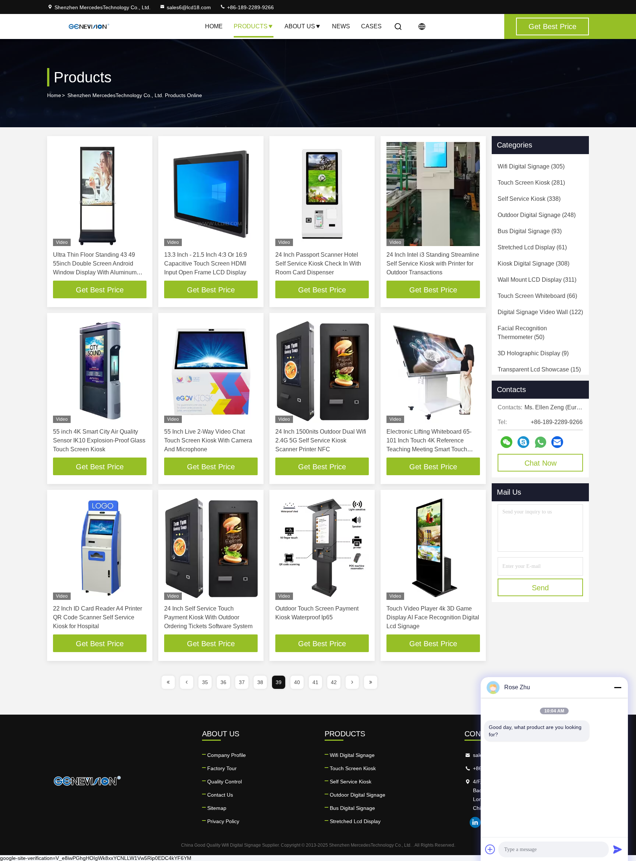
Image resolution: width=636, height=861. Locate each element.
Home (214, 26)
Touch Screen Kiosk (353, 768)
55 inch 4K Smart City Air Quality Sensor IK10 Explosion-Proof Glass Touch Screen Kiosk (99, 440)
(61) (532, 247)
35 (205, 682)
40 (297, 682)
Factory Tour (222, 768)
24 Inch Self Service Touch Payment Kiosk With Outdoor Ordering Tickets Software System (208, 617)
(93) (530, 231)
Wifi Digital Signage (352, 755)
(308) (533, 263)
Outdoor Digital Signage (357, 795)
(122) (540, 312)
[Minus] (617, 687)
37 (242, 682)
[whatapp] (540, 442)
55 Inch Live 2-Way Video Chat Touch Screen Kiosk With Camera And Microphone (208, 440)
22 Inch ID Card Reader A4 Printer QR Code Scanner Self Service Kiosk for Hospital (97, 617)
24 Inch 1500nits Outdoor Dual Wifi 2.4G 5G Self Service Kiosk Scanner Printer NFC (320, 440)
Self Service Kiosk (350, 781)
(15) (539, 369)
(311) (537, 280)
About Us (300, 26)
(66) (537, 296)
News (341, 26)
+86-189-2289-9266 (250, 7)
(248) (537, 215)
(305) (531, 166)
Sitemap (216, 808)
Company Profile (226, 755)
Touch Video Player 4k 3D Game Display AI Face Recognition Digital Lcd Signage (432, 617)
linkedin (475, 822)
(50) (522, 332)
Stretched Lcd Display (355, 821)
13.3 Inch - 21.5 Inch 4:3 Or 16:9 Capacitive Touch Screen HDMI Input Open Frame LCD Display (205, 263)
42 (334, 682)
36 (223, 682)
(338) (529, 199)
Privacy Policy (223, 821)
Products (251, 26)
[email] (557, 442)
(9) (533, 353)
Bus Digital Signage (352, 808)
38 (260, 682)
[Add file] (490, 849)
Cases (371, 26)
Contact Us (220, 795)
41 (315, 682)
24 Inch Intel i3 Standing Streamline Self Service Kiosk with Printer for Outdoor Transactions (432, 263)
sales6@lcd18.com (189, 7)
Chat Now (540, 463)
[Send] (617, 849)
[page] (168, 682)
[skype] (523, 442)
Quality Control (224, 781)
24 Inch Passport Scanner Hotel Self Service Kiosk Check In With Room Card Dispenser (318, 263)
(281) (531, 182)
